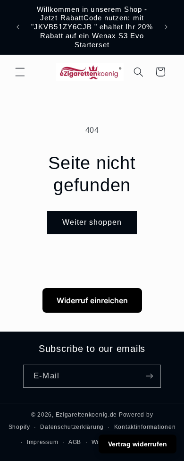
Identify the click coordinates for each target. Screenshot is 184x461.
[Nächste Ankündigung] (166, 27)
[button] (20, 72)
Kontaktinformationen (145, 427)
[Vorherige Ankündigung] (18, 27)
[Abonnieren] (149, 376)
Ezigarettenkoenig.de (86, 415)
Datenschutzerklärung (72, 427)
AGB (74, 442)
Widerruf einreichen (92, 300)
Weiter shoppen (92, 222)
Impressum (43, 442)
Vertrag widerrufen (137, 444)
